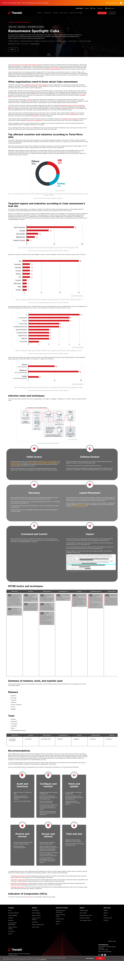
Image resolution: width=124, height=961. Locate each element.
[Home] (19, 949)
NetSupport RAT (80, 504)
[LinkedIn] (105, 955)
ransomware (15, 64)
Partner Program (36, 912)
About (9, 910)
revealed (28, 99)
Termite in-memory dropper (80, 506)
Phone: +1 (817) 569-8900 (104, 951)
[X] (99, 955)
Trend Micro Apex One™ (17, 887)
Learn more (43, 959)
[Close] (121, 958)
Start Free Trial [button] (102, 13)
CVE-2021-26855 (32, 463)
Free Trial (106, 920)
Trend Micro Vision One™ (18, 876)
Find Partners (35, 910)
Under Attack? (79, 8)
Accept (100, 958)
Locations (10, 917)
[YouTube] (102, 955)
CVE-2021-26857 (42, 463)
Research (106, 912)
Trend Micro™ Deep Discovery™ (20, 883)
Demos (105, 915)
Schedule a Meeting (85, 917)
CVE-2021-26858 (51, 463)
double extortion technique (52, 69)
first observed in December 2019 (30, 64)
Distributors (35, 922)
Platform (106, 910)
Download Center (108, 917)
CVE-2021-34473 (42, 461)
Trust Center (11, 931)
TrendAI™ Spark (60, 918)
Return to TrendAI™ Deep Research (19, 22)
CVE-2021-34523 (52, 461)
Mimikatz (34, 115)
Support (87, 8)
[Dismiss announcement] (121, 3)
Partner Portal (35, 927)
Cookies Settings (90, 958)
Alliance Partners (36, 915)
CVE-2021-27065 (15, 464)
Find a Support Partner (85, 920)
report (36, 90)
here (31, 897)
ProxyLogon (73, 118)
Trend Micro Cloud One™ (18, 879)
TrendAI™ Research (35, 43)
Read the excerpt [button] (111, 3)
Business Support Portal (86, 915)
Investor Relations (12, 915)
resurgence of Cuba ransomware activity (35, 84)
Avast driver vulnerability (34, 120)
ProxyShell (64, 118)
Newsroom (10, 920)
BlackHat (58, 921)
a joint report (55, 67)
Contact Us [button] (112, 13)
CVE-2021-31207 (14, 463)
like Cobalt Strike (72, 114)
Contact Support (84, 910)
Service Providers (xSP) (38, 924)
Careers (10, 933)
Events (57, 923)
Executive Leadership (13, 912)
